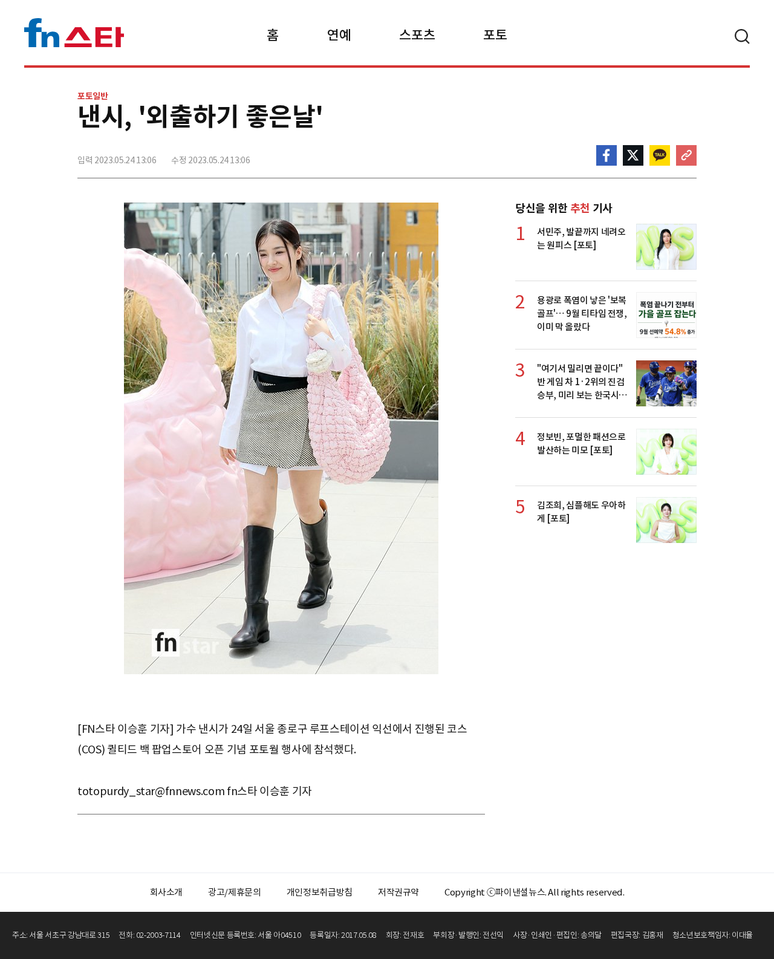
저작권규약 (398, 892)
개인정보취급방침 (320, 892)
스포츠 (417, 35)
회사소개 (166, 892)
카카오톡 (659, 155)
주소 (686, 155)
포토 (495, 35)
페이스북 (606, 155)
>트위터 (633, 155)
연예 (339, 35)
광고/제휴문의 (234, 892)
